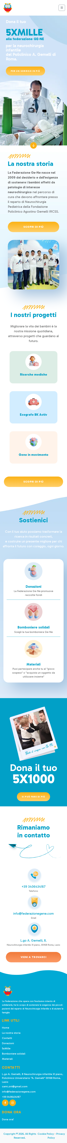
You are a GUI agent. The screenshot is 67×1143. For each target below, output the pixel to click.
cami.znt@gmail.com (14, 1086)
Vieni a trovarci (33, 957)
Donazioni (8, 1043)
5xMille (6, 1048)
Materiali (7, 1058)
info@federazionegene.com (33, 913)
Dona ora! (8, 1119)
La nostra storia (11, 1032)
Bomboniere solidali (13, 1053)
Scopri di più (33, 226)
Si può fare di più (33, 796)
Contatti (7, 1038)
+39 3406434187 (34, 886)
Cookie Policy (46, 1133)
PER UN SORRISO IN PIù (25, 71)
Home (5, 1027)
